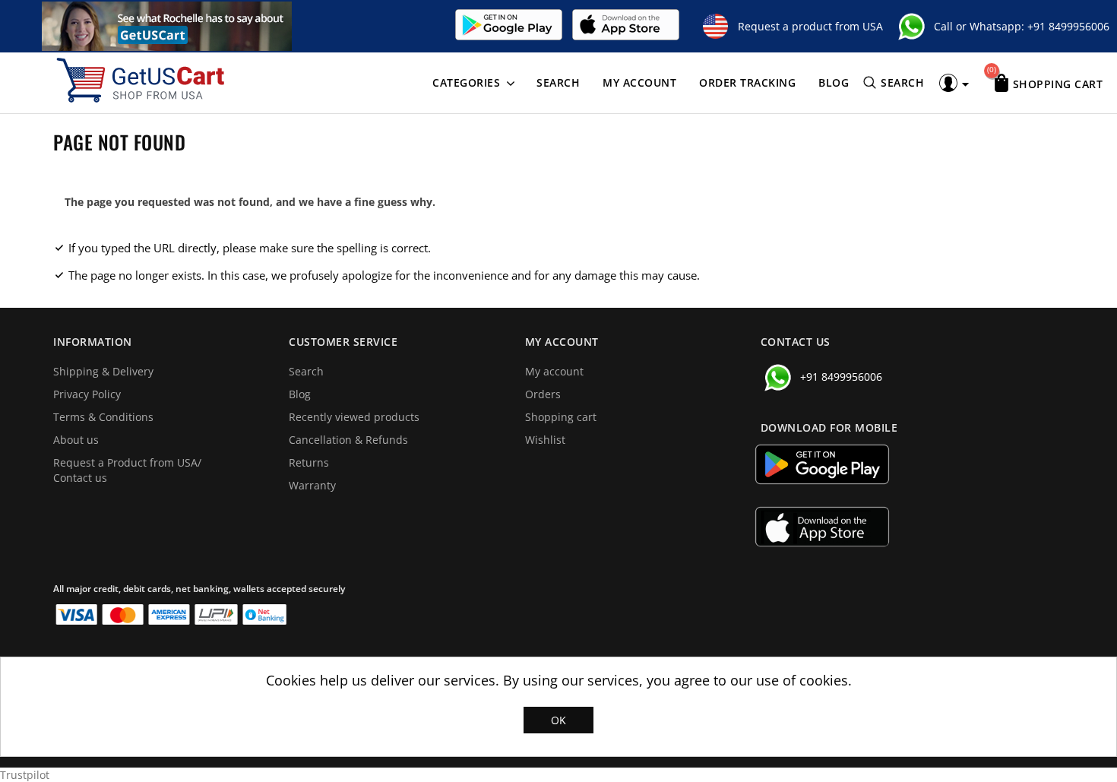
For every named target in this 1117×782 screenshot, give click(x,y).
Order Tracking (747, 82)
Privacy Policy (87, 394)
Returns (309, 462)
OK (558, 720)
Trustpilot (24, 775)
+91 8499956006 (1068, 26)
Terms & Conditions (103, 417)
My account (639, 82)
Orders (543, 394)
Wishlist (545, 439)
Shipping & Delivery (103, 371)
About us (76, 439)
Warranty (312, 485)
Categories (466, 82)
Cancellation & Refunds (348, 439)
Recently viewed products (354, 417)
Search (558, 82)
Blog (833, 82)
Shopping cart (560, 417)
